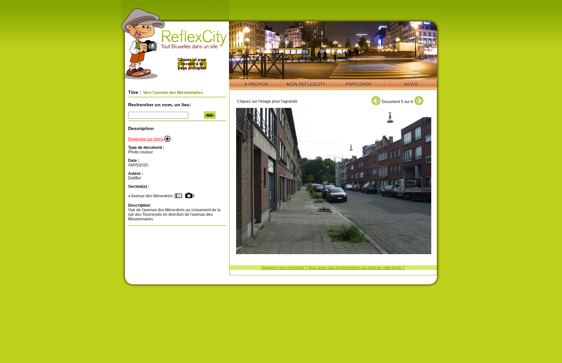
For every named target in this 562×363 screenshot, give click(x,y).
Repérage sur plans (146, 139)
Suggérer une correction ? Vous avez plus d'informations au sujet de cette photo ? (333, 268)
